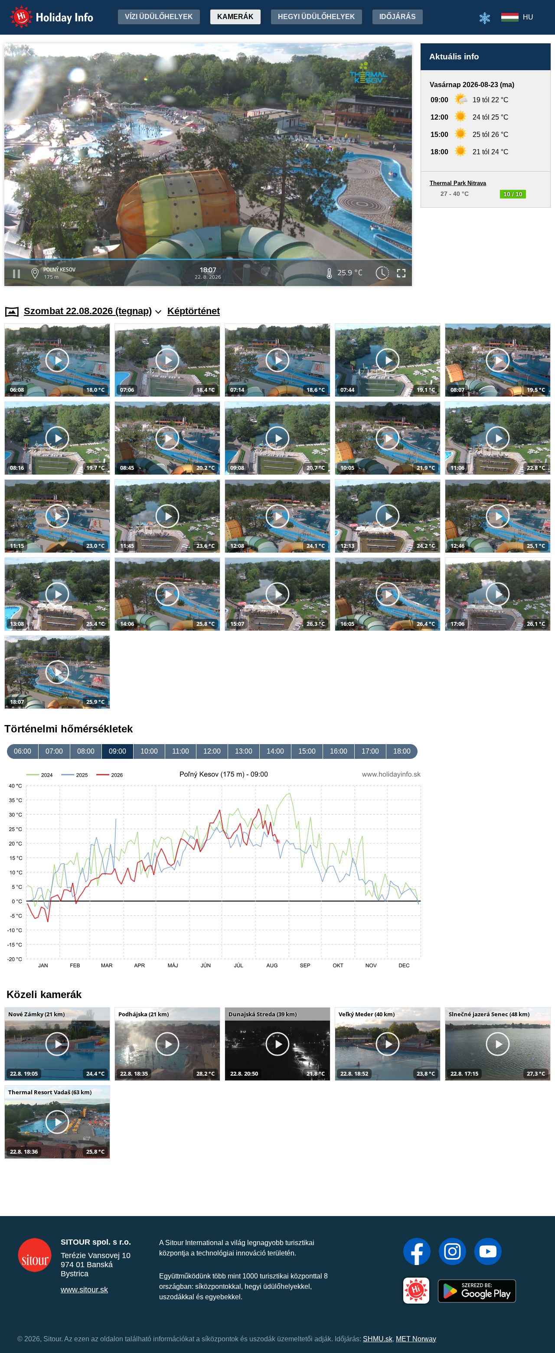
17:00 (370, 751)
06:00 (22, 751)
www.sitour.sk (84, 1289)
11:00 (180, 751)
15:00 (307, 751)
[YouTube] (488, 1252)
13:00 (243, 751)
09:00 (117, 751)
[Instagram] (452, 1252)
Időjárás (397, 16)
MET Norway (416, 1339)
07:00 (54, 751)
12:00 (212, 751)
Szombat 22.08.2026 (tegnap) (88, 311)
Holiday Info (43, 11)
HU (528, 17)
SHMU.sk (377, 1339)
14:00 (275, 751)
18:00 (402, 751)
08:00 (86, 751)
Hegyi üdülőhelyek (316, 16)
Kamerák (235, 16)
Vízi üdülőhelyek (159, 16)
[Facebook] (417, 1252)
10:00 (149, 751)
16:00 (338, 751)
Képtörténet (193, 311)
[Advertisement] (486, 248)
